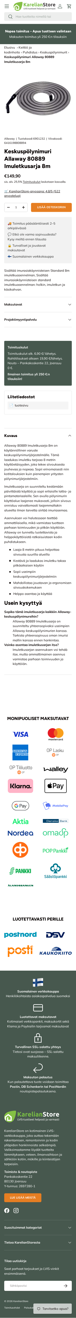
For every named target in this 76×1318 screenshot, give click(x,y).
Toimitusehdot (12, 1307)
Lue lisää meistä (23, 1197)
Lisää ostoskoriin (51, 207)
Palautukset (30, 1307)
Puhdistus (30, 52)
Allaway (9, 138)
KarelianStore (20, 1301)
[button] (69, 6)
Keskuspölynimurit (53, 52)
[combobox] (38, 16)
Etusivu (9, 47)
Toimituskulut (32, 181)
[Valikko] (6, 6)
